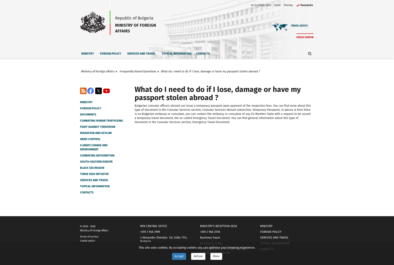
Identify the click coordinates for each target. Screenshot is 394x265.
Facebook (90, 91)
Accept (179, 256)
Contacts (203, 53)
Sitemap (288, 5)
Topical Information (176, 53)
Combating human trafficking (101, 120)
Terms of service (89, 236)
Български (307, 5)
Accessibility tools (261, 5)
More (216, 256)
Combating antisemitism (97, 155)
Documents (88, 114)
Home (277, 5)
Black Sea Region (92, 168)
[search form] (310, 53)
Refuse (198, 256)
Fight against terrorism (97, 127)
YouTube (106, 91)
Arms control (90, 139)
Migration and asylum (96, 133)
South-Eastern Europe (96, 161)
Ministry (87, 53)
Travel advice (299, 25)
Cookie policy (87, 240)
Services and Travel (141, 53)
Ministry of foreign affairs (98, 71)
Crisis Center (305, 37)
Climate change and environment (94, 147)
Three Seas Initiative (94, 174)
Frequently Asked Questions (138, 71)
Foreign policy (110, 53)
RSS (83, 91)
